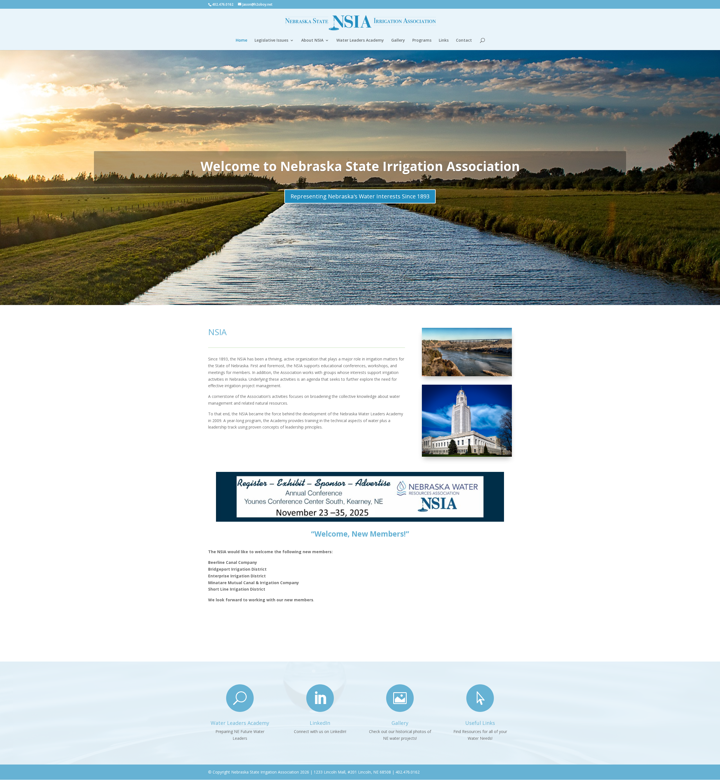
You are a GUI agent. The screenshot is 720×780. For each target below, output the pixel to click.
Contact (464, 40)
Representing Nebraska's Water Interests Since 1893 (360, 196)
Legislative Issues (271, 40)
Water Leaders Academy (360, 40)
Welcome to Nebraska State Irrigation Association (360, 166)
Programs (421, 40)
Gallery (398, 40)
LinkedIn (320, 723)
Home (241, 40)
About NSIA (312, 40)
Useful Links (480, 723)
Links (444, 40)
